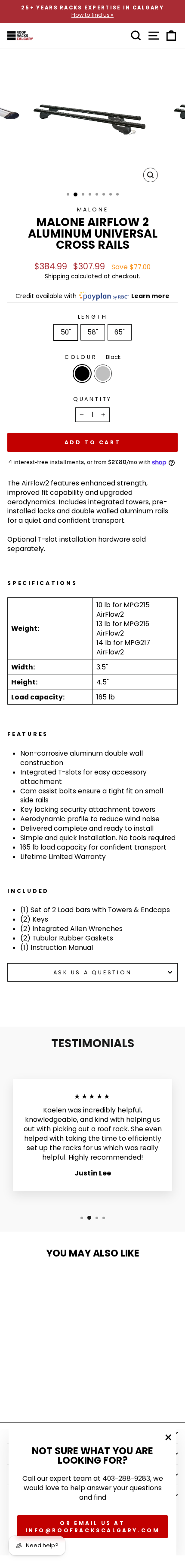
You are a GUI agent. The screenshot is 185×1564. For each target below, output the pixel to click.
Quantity (92, 399)
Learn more (150, 296)
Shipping (57, 276)
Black (82, 373)
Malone (92, 209)
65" (119, 332)
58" (92, 332)
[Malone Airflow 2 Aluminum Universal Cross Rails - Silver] (44, 1393)
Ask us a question (92, 972)
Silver (102, 373)
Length (93, 316)
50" (66, 332)
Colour (92, 357)
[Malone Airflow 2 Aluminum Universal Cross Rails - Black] (34, 1393)
